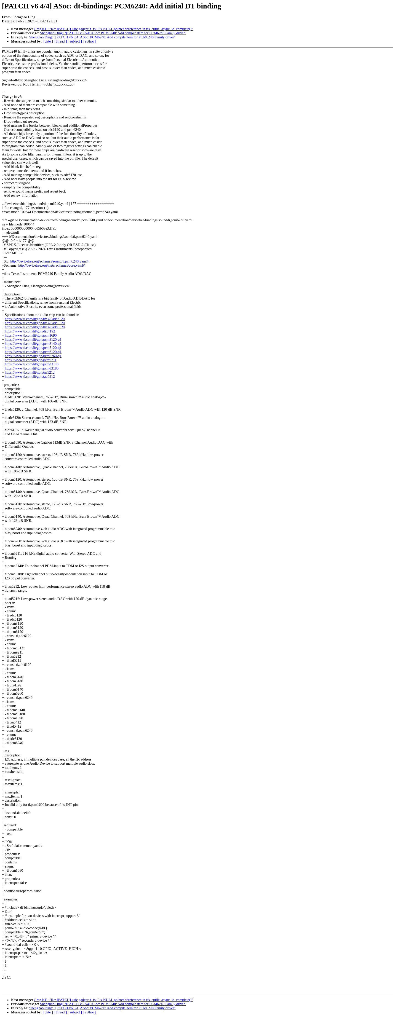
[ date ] (48, 41)
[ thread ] (60, 41)
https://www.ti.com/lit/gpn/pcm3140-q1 (33, 344)
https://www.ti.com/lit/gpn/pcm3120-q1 (33, 339)
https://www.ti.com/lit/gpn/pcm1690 (31, 335)
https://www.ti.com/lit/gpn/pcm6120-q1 (33, 352)
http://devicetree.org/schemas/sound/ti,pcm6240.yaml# (49, 261)
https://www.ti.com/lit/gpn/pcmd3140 (32, 364)
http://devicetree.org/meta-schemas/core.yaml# (51, 265)
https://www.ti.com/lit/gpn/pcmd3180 (32, 368)
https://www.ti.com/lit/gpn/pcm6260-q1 (33, 356)
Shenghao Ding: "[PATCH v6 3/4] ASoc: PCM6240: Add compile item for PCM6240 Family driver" (113, 33)
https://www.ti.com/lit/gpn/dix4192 (30, 331)
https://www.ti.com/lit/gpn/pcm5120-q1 (33, 348)
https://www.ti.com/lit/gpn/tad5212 (30, 376)
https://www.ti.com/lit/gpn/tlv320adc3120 (35, 319)
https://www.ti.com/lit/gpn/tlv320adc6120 (35, 327)
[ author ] (89, 41)
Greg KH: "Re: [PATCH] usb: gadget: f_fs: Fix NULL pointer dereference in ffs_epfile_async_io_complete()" (113, 29)
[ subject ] (75, 41)
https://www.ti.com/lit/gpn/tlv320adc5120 (35, 323)
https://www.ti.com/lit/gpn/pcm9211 (30, 360)
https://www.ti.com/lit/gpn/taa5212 (30, 372)
